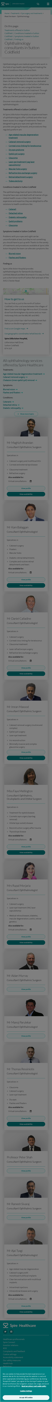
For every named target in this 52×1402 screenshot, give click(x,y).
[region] (26, 1384)
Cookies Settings (26, 1391)
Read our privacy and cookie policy (34, 1386)
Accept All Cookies (26, 1397)
